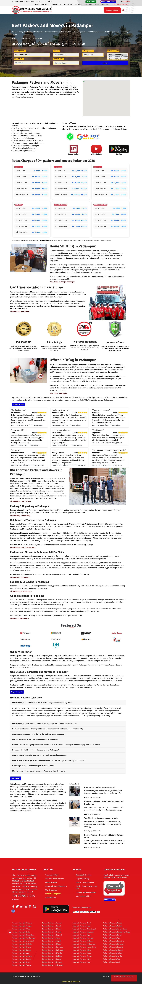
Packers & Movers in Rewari (51, 926)
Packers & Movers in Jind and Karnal (115, 929)
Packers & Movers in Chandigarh (113, 944)
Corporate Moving (82, 879)
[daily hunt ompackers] (56, 633)
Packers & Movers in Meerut (51, 932)
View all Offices (110, 899)
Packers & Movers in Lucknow (22, 956)
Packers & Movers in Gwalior (21, 950)
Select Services (113, 51)
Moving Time (58, 59)
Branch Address (56, 4)
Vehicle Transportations (85, 882)
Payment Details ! (91, 1)
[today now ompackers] (56, 639)
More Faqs (16, 778)
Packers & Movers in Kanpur (82, 953)
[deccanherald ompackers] (56, 645)
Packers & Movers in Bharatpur (83, 938)
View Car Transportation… (20, 311)
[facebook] (13, 907)
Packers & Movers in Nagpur (21, 959)
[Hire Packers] (13, 911)
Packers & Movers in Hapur (82, 935)
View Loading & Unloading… (21, 591)
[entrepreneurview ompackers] (86, 633)
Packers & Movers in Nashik (51, 959)
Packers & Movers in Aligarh (51, 941)
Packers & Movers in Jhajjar (82, 926)
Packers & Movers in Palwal (21, 929)
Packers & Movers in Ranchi (21, 962)
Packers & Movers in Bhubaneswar (84, 944)
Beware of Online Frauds (42, 4)
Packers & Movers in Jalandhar (52, 953)
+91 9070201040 (23, 896)
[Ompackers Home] (32, 10)
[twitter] (17, 907)
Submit (105, 63)
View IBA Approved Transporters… (23, 548)
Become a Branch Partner (102, 4)
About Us (106, 976)
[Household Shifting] (117, 55)
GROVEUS (77, 981)
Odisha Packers (25, 38)
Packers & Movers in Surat (81, 962)
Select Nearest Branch (108, 1)
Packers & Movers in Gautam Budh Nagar (116, 932)
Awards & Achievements (54, 879)
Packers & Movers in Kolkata (112, 953)
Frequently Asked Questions (56, 886)
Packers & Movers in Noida (21, 932)
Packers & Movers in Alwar (51, 938)
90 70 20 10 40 (75, 44)
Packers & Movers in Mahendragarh (84, 929)
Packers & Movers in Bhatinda (21, 944)
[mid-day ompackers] (25, 645)
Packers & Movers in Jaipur (21, 953)
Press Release (50, 898)
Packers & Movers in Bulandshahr (23, 935)
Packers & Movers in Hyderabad (52, 950)
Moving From (19, 51)
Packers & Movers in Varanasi (21, 965)
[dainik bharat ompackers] (86, 639)
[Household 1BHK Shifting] (117, 59)
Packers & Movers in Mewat (82, 923)
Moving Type (88, 51)
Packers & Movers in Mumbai (112, 956)
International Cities (83, 896)
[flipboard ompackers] (25, 633)
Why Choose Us (51, 890)
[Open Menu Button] (128, 10)
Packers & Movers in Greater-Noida (84, 947)
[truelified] (30, 907)
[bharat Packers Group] (34, 907)
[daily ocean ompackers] (116, 633)
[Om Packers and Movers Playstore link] (56, 909)
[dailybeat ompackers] (116, 639)
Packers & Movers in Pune (111, 959)
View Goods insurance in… (20, 618)
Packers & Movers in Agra (111, 938)
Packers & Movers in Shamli (112, 935)
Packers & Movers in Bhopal (51, 944)
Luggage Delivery (86, 892)
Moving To (18, 59)
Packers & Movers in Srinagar (52, 962)
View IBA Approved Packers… (21, 501)
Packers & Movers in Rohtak (112, 923)
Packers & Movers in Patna (81, 959)
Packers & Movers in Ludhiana (52, 956)
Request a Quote (67, 4)
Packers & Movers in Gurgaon (52, 923)
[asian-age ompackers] (25, 639)
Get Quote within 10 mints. (123, 978)
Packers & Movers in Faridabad (22, 923)
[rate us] (88, 137)
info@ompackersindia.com (119, 875)
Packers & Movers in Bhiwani (51, 929)
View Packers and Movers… (20, 577)
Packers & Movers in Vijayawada (52, 965)
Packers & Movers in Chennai (21, 947)
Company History (51, 875)
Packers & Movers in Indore (82, 950)
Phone (57, 51)
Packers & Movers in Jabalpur (113, 950)
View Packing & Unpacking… (20, 515)
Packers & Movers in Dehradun (52, 947)
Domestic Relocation (83, 875)
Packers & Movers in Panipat (112, 926)
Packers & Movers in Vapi (111, 962)
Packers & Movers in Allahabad (83, 941)
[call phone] (70, 137)
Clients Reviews (51, 882)
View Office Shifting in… (59, 393)
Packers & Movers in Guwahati (113, 947)
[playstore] (10, 927)
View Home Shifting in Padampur (62, 282)
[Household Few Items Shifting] (117, 57)
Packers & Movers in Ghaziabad (83, 932)
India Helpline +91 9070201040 (83, 4)
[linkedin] (21, 907)
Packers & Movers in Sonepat (21, 926)
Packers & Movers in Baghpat (52, 935)
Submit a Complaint (53, 894)
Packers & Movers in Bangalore (113, 941)
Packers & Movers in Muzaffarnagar (23, 938)
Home (14, 38)
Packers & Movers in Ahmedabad (23, 941)
